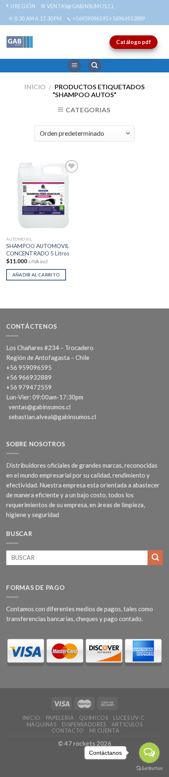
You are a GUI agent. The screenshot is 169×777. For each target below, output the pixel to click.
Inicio (35, 86)
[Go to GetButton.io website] (149, 768)
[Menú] (74, 65)
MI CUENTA (104, 730)
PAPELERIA (60, 717)
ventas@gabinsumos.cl (40, 407)
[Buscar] (94, 65)
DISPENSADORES (84, 724)
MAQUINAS (42, 724)
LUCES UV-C (128, 717)
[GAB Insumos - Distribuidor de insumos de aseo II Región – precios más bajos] (39, 42)
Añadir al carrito (36, 274)
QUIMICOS (93, 717)
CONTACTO (68, 730)
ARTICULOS (127, 724)
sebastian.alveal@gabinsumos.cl (52, 416)
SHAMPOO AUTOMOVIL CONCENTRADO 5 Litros (37, 250)
